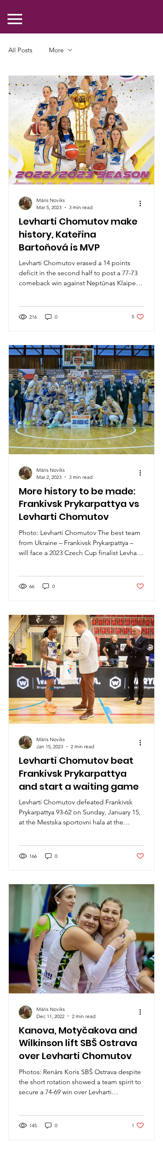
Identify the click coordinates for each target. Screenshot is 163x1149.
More (56, 50)
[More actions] (143, 203)
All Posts (20, 50)
